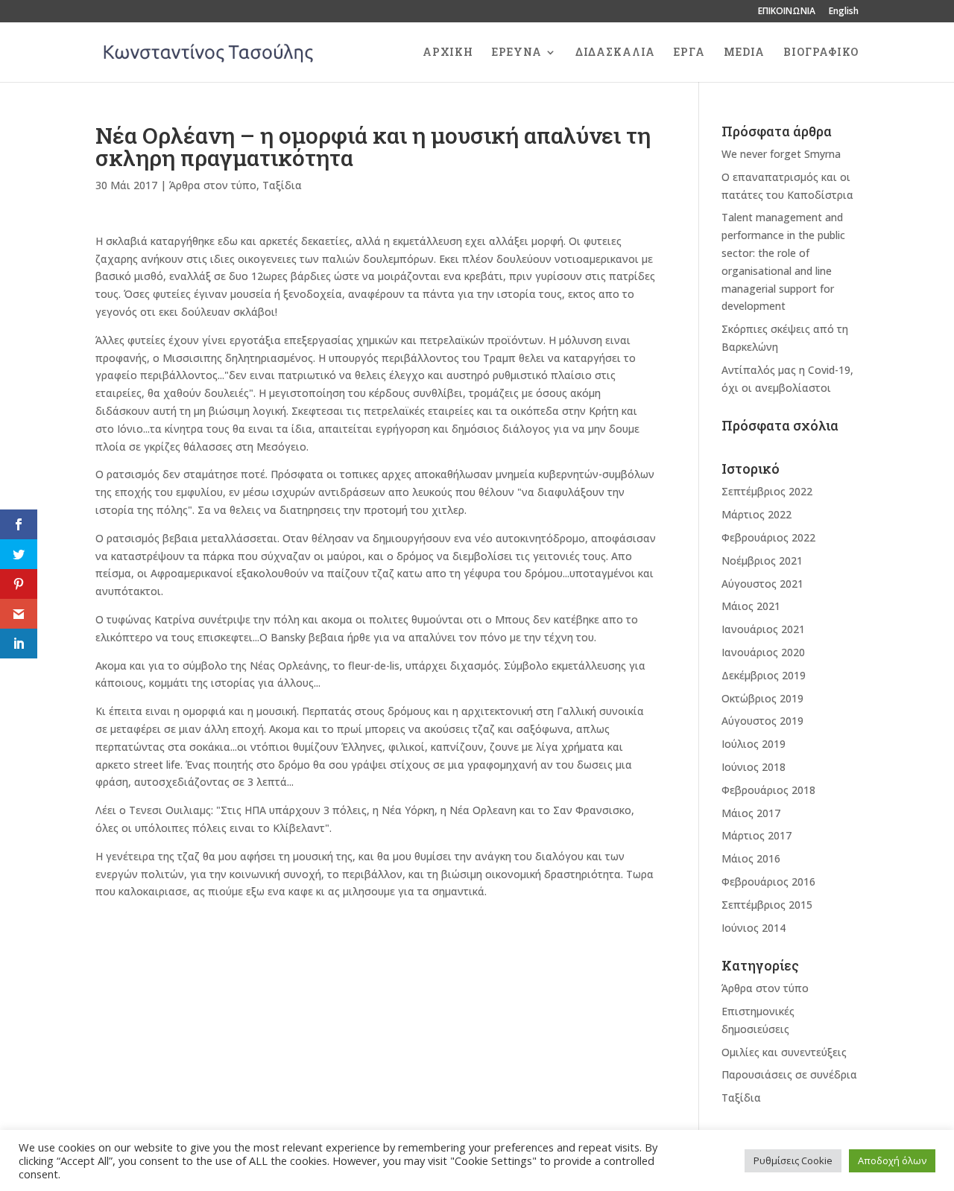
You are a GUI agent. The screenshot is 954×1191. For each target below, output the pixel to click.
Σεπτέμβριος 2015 (766, 905)
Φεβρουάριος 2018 (768, 790)
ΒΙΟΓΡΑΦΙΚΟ (821, 53)
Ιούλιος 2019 (753, 744)
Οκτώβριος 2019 (762, 698)
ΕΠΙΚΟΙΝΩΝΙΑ (786, 12)
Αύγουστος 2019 (762, 721)
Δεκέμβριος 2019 (763, 675)
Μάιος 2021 (750, 606)
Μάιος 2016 (750, 858)
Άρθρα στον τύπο (212, 185)
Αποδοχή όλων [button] (892, 1160)
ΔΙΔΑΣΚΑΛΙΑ (615, 53)
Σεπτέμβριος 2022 (766, 491)
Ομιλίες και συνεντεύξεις (784, 1052)
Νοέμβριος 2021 (762, 560)
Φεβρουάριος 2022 (768, 537)
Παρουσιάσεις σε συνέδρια (789, 1074)
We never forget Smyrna (781, 154)
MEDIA (744, 53)
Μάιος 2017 (750, 813)
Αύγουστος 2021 (762, 584)
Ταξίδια (282, 185)
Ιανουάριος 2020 (763, 652)
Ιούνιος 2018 (753, 767)
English (844, 12)
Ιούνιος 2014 (753, 928)
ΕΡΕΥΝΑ (517, 53)
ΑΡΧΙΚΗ (448, 53)
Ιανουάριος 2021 (763, 629)
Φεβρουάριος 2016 (768, 881)
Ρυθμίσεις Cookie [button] (793, 1160)
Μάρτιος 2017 (756, 835)
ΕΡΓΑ (689, 53)
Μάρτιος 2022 (756, 514)
